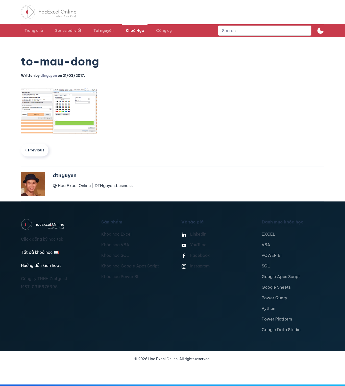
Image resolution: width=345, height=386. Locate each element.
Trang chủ (33, 30)
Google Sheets (276, 287)
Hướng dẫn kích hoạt (41, 265)
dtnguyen (48, 75)
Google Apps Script (281, 276)
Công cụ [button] (164, 30)
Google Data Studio (281, 329)
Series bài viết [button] (68, 30)
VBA (266, 244)
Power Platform (277, 319)
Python (268, 308)
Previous (36, 150)
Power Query (274, 297)
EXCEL (268, 234)
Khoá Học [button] (135, 30)
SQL (266, 265)
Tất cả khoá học (40, 252)
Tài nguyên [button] (103, 30)
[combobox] (264, 31)
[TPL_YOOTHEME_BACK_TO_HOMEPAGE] (53, 12)
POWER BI (272, 255)
